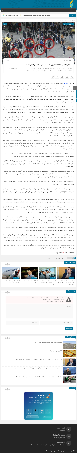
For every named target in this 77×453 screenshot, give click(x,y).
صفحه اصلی (71, 21)
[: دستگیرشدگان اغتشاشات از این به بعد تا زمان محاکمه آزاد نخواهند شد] (67, 76)
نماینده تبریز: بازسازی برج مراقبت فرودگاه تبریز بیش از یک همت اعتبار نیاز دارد (48, 282)
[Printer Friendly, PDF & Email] (65, 252)
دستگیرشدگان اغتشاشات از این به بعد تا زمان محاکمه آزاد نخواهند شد (48, 65)
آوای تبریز (65, 83)
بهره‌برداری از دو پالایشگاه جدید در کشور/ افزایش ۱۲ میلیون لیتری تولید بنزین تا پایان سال (38, 377)
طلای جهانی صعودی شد (21, 15)
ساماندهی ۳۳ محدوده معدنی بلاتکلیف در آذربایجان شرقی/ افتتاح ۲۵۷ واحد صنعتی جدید (38, 368)
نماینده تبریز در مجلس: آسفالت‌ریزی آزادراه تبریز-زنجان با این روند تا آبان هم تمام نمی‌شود (66, 282)
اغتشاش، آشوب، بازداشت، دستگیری (57, 258)
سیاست (62, 21)
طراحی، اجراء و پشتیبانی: (60, 451)
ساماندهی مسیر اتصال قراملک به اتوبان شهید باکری (45, 15)
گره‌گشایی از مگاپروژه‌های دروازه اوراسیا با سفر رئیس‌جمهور (12, 282)
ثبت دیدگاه (69, 328)
